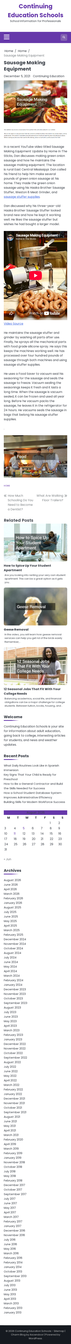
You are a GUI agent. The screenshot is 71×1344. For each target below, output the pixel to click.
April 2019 (10, 1144)
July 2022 (10, 1067)
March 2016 (11, 1253)
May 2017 (10, 1208)
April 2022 (10, 1080)
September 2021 (15, 1112)
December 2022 (15, 1044)
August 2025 (12, 907)
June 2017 (10, 1203)
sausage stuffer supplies (22, 197)
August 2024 (12, 953)
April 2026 (10, 889)
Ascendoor (37, 1334)
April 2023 (10, 1026)
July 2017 (10, 1199)
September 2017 (15, 1194)
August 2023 (12, 1007)
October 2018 (13, 1167)
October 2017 (13, 1190)
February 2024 (13, 980)
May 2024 (10, 967)
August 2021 (12, 1117)
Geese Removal (16, 629)
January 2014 (13, 1267)
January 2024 (13, 985)
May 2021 (10, 1126)
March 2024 (12, 976)
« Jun (7, 859)
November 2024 (15, 944)
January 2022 (13, 1094)
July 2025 (10, 912)
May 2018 (10, 1176)
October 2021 (13, 1108)
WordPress (35, 1338)
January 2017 (12, 1226)
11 (15, 833)
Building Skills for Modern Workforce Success (34, 802)
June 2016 (10, 1244)
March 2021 (11, 1135)
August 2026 (12, 880)
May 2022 (10, 1076)
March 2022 (11, 1085)
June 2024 (11, 962)
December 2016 (14, 1230)
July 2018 (10, 1171)
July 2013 (10, 1285)
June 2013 (10, 1290)
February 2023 (13, 1035)
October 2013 (13, 1271)
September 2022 (15, 1058)
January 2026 (13, 903)
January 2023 (13, 1039)
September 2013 (15, 1276)
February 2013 (13, 1308)
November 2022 (15, 1048)
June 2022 (11, 1071)
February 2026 (13, 898)
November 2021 (14, 1103)
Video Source (13, 323)
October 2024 (13, 948)
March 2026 (12, 894)
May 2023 (10, 1021)
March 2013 (11, 1303)
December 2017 (14, 1185)
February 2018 (13, 1180)
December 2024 (15, 939)
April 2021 (10, 1130)
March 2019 (11, 1149)
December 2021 (14, 1098)
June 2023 (11, 1017)
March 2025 (12, 930)
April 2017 (10, 1212)
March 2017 (11, 1217)
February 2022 (13, 1089)
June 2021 (10, 1121)
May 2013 (10, 1294)
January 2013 (12, 1312)
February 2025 (13, 935)
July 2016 (10, 1240)
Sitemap (59, 1331)
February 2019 (13, 1153)
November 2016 (14, 1235)
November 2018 (14, 1162)
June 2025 (11, 916)
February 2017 (13, 1221)
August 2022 (12, 1062)
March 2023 (12, 1030)
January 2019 (12, 1158)
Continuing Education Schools (33, 1331)
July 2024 (10, 957)
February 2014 (13, 1262)
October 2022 (13, 1053)
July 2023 (10, 1012)
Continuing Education (48, 76)
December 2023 (15, 989)
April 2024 (10, 971)
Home (7, 485)
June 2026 (11, 885)
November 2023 (15, 994)
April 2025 (10, 926)
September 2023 (15, 1003)
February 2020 (13, 1139)
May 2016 (10, 1249)
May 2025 (10, 921)
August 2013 (12, 1281)
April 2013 (10, 1299)
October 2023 (13, 998)
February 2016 (13, 1258)
